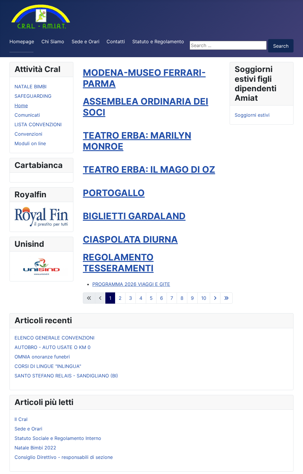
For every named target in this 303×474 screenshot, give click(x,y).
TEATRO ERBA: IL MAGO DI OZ (149, 169)
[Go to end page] (226, 298)
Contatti (116, 41)
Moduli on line (30, 143)
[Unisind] (41, 266)
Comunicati (27, 115)
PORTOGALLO (114, 193)
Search (281, 46)
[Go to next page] (215, 298)
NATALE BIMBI (30, 86)
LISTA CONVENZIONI (38, 124)
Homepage (21, 41)
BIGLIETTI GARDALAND (134, 216)
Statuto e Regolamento (158, 41)
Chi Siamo (52, 41)
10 (203, 298)
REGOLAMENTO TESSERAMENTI (118, 262)
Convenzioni (28, 134)
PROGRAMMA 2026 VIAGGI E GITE (131, 284)
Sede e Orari (85, 41)
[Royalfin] (41, 216)
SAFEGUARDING (32, 96)
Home (21, 105)
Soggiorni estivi (252, 115)
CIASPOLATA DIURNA (130, 239)
